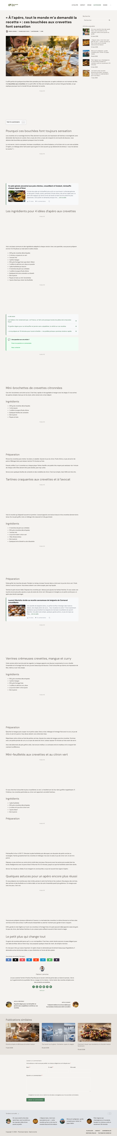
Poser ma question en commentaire (21, 343)
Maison (105, 5)
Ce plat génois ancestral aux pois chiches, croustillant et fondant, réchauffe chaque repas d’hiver (39, 187)
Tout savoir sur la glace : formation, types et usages (58, 1044)
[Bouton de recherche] (109, 20)
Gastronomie (97, 5)
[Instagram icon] (44, 987)
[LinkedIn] (29, 959)
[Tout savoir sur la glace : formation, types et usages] (58, 1032)
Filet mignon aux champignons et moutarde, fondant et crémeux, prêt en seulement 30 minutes (100, 62)
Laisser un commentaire (35, 1100)
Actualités (75, 5)
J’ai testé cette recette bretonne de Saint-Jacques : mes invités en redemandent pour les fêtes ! (100, 73)
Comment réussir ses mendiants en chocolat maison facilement (94, 1045)
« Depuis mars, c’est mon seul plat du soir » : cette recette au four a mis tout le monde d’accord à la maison (100, 42)
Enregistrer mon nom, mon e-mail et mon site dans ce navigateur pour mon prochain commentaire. (54, 1095)
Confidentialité (106, 1130)
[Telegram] (43, 959)
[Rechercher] (110, 5)
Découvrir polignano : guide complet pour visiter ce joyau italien (100, 52)
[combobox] (95, 20)
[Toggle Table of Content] (22, 122)
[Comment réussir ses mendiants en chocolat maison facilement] (94, 1032)
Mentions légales (91, 1133)
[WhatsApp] (50, 959)
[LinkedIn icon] (37, 987)
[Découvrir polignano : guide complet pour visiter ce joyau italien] (86, 53)
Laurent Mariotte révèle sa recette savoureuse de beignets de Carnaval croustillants (38, 601)
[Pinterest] (22, 959)
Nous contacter (15, 347)
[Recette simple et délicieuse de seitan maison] (22, 1032)
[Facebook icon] (33, 987)
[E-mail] (56, 959)
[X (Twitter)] (15, 959)
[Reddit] (36, 959)
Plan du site (89, 1130)
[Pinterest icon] (47, 987)
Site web (73, 1067)
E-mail (50, 1067)
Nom (28, 1067)
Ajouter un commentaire (34, 1075)
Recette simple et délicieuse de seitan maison (20, 1044)
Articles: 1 (42, 990)
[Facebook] (8, 959)
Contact (82, 5)
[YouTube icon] (50, 987)
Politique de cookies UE (104, 1133)
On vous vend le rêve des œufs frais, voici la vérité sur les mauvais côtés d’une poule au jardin (100, 31)
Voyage (89, 5)
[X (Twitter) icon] (40, 987)
